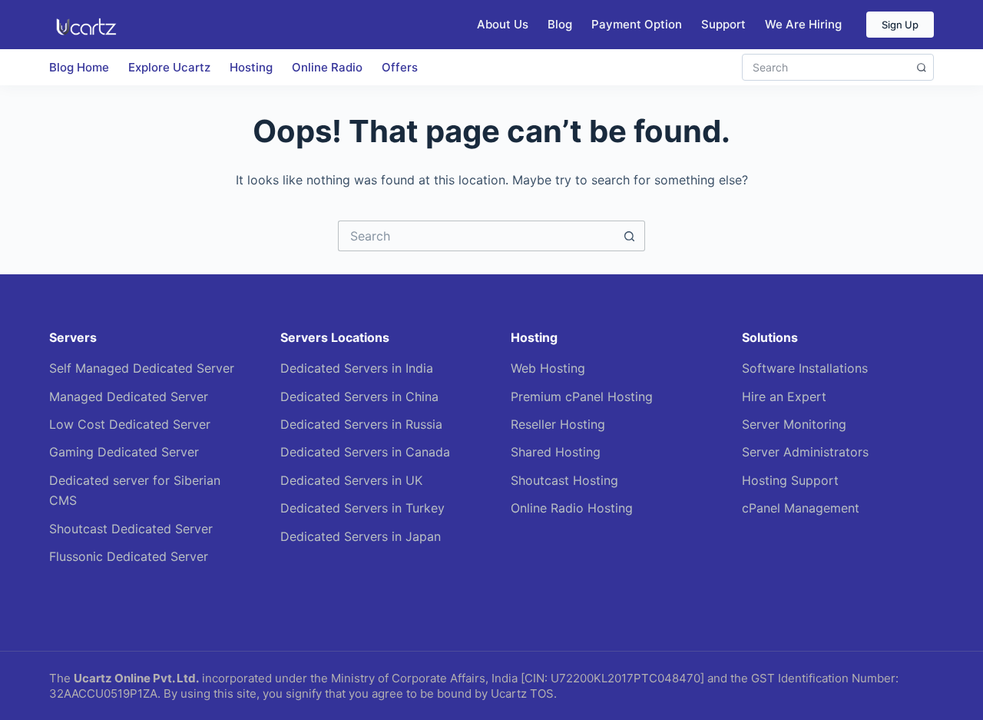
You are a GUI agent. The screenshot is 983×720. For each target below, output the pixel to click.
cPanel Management (800, 508)
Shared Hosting (556, 452)
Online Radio (327, 67)
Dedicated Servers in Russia (361, 424)
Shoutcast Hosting (564, 480)
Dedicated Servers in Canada (365, 452)
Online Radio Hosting (572, 508)
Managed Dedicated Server (128, 396)
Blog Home (79, 67)
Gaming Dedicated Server (124, 452)
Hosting (251, 67)
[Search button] (629, 236)
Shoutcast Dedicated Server (131, 528)
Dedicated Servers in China (359, 396)
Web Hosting (548, 368)
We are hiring (803, 24)
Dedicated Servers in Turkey (362, 508)
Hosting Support (790, 480)
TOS (542, 693)
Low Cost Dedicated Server (129, 424)
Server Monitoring (794, 424)
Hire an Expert (784, 396)
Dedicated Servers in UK (351, 480)
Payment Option (636, 24)
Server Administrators (805, 452)
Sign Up (900, 24)
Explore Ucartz (169, 67)
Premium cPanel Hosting (582, 396)
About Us (502, 24)
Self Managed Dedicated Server (141, 368)
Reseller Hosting (558, 424)
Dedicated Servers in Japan (360, 536)
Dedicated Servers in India (356, 368)
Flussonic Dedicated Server (128, 556)
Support (723, 24)
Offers (400, 67)
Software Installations (805, 368)
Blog (560, 24)
